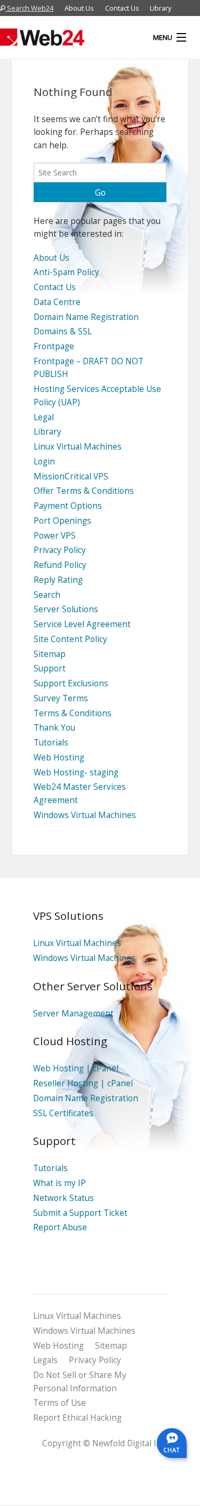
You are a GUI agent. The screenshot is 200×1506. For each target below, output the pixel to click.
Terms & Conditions (72, 713)
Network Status (63, 1198)
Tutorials (51, 742)
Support (50, 668)
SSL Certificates (63, 1113)
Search (47, 594)
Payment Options (68, 505)
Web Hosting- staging (76, 772)
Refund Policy (60, 565)
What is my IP (59, 1183)
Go (100, 192)
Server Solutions (66, 609)
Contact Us (122, 8)
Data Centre (57, 302)
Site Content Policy (70, 639)
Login (44, 461)
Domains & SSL (63, 331)
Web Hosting (59, 757)
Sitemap (50, 654)
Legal (44, 417)
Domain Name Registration (86, 317)
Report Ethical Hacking (77, 1417)
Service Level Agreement (82, 624)
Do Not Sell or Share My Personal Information (79, 1381)
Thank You (54, 727)
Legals (45, 1360)
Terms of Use (59, 1402)
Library (160, 8)
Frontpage (54, 346)
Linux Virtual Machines (78, 446)
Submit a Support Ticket (80, 1213)
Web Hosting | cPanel (75, 1068)
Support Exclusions (71, 683)
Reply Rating (58, 580)
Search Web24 (29, 8)
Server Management (73, 1013)
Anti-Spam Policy (66, 272)
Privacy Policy (60, 550)
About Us (79, 8)
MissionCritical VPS (71, 476)
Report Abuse (60, 1227)
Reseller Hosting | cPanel (83, 1083)
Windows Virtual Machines (85, 815)
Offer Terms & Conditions (84, 490)
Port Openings (62, 520)
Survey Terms (61, 698)
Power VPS (55, 535)
